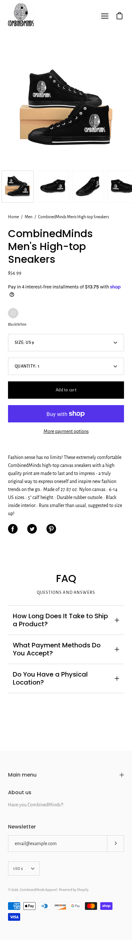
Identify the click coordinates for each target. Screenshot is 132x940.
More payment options (66, 431)
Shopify (82, 890)
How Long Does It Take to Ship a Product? (60, 619)
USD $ (18, 868)
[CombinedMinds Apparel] (21, 16)
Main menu (22, 774)
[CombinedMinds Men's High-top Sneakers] (18, 187)
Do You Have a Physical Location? (50, 678)
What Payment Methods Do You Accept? (57, 649)
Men (28, 217)
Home (13, 217)
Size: (24, 342)
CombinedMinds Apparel (38, 890)
